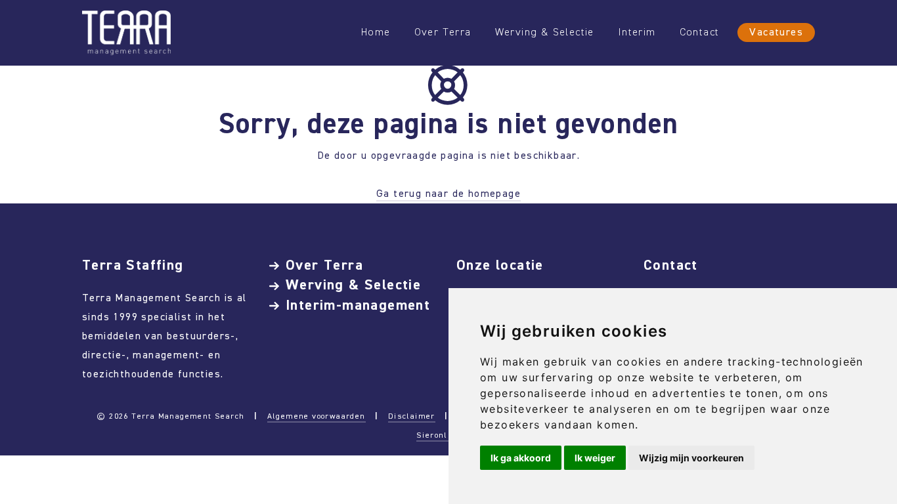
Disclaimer (411, 416)
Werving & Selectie (544, 32)
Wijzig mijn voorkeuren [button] (691, 457)
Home (376, 32)
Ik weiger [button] (595, 457)
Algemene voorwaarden (316, 416)
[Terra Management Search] (126, 32)
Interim (637, 32)
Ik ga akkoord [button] (521, 457)
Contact (700, 32)
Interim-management (358, 304)
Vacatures (776, 32)
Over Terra (442, 32)
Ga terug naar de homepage (448, 193)
